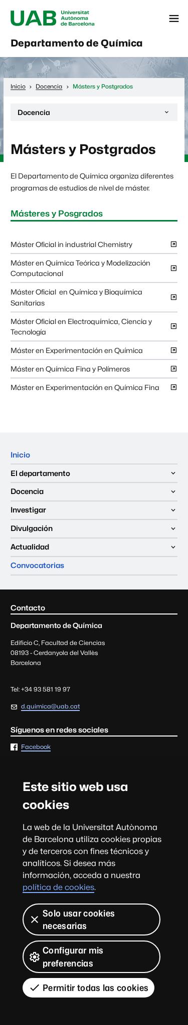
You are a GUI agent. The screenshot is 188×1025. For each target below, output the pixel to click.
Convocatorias (37, 565)
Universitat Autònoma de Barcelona (53, 18)
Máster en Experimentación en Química (77, 352)
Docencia (33, 114)
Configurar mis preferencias (73, 956)
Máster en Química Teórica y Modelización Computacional (80, 270)
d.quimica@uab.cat (50, 706)
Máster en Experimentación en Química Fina (85, 389)
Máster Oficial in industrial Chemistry (71, 246)
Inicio (20, 454)
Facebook (36, 747)
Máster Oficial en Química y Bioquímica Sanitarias (76, 299)
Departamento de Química (77, 43)
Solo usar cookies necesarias (79, 919)
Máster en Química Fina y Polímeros (70, 371)
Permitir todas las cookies (95, 987)
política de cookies (58, 887)
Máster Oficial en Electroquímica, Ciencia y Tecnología (81, 328)
